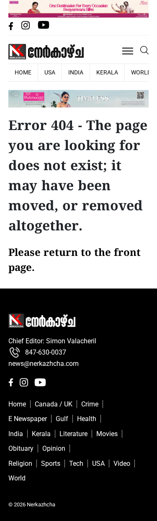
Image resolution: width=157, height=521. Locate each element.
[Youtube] (43, 28)
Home (17, 404)
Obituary (20, 448)
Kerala (107, 72)
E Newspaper (27, 419)
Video (121, 463)
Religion (20, 463)
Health (86, 419)
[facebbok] (11, 28)
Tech (76, 463)
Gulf (62, 419)
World (17, 478)
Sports (50, 463)
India (75, 72)
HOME (23, 72)
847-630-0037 (45, 352)
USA (49, 72)
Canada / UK (53, 404)
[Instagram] (26, 28)
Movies (107, 434)
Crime (89, 404)
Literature (73, 434)
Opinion (53, 448)
